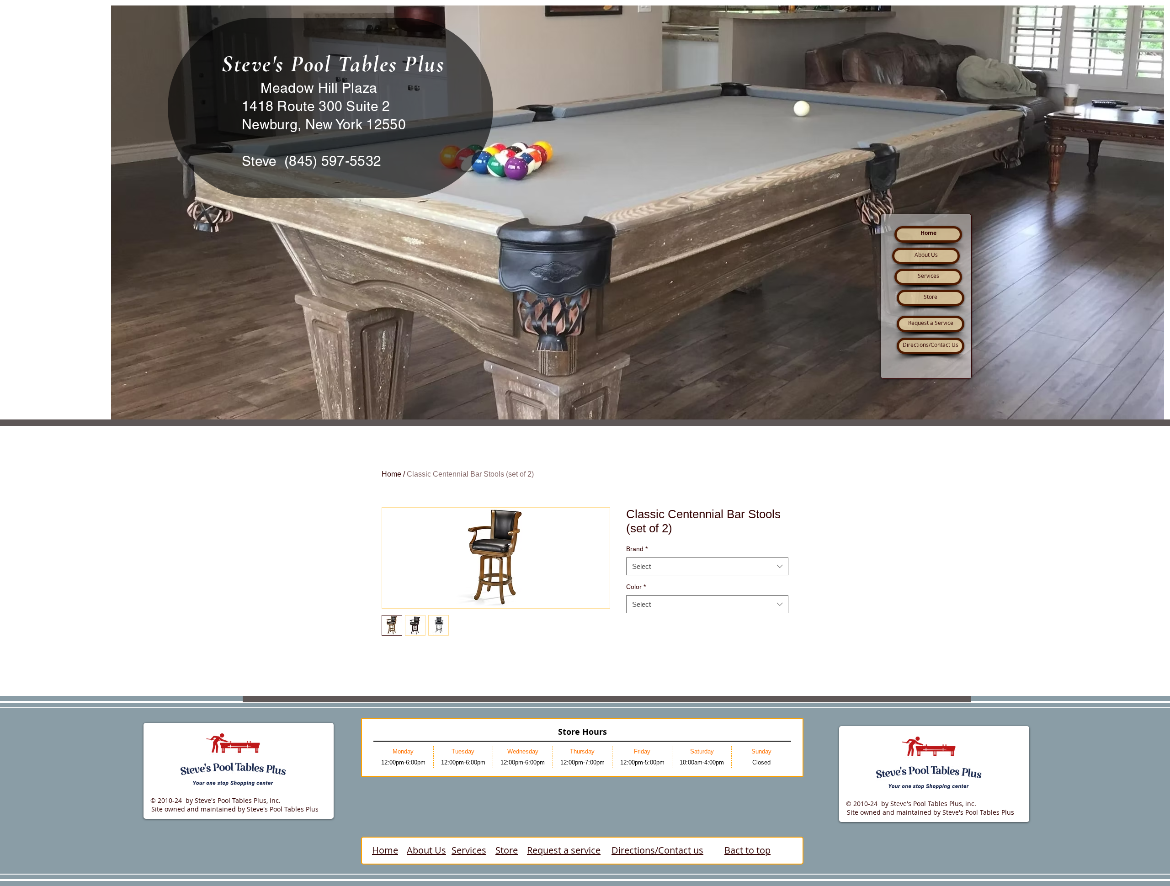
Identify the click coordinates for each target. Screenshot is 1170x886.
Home (391, 474)
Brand (637, 548)
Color (636, 586)
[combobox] (707, 566)
